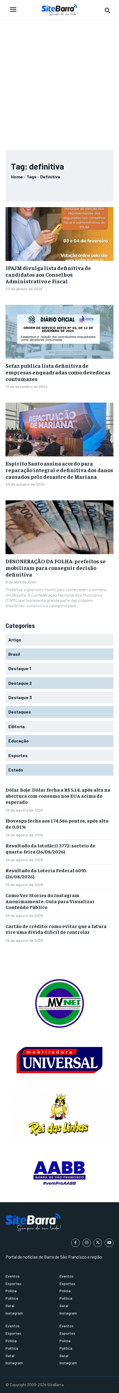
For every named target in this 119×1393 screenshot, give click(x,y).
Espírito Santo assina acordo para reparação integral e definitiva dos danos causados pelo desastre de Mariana (59, 470)
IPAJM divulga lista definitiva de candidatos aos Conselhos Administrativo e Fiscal (48, 274)
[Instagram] (86, 1243)
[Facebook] (75, 1243)
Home (17, 176)
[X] (98, 1243)
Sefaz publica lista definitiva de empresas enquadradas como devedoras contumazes (58, 372)
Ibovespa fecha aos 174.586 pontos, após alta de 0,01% (57, 823)
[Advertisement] (59, 82)
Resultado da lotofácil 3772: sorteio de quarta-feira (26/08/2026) (50, 848)
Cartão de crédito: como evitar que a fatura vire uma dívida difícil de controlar (56, 929)
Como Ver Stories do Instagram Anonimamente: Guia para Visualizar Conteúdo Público (50, 901)
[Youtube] (109, 1243)
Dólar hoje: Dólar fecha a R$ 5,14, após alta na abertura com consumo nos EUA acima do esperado (58, 795)
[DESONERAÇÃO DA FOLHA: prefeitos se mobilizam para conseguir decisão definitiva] (59, 527)
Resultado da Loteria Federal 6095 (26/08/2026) (46, 873)
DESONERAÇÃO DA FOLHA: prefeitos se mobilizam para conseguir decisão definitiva (56, 567)
